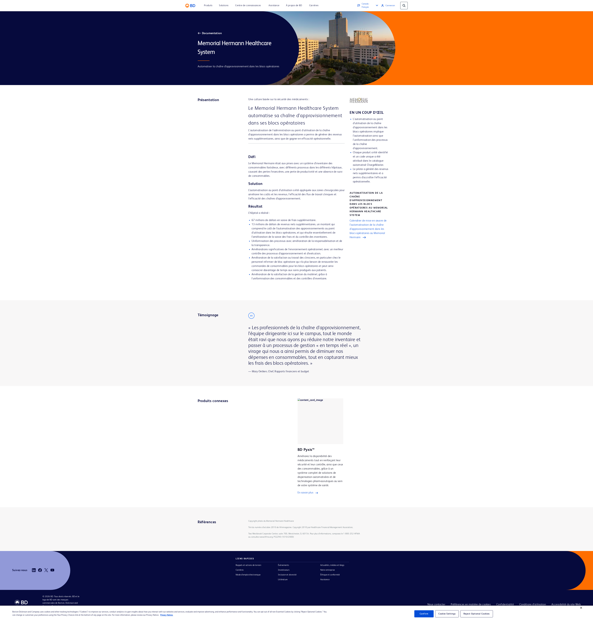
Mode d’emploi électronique (248, 575)
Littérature (283, 579)
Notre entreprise (327, 570)
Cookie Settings (447, 614)
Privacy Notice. (166, 615)
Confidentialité (505, 604)
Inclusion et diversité (287, 575)
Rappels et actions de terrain (248, 565)
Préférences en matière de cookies (471, 604)
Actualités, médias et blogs (332, 565)
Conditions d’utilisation (532, 604)
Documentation (212, 33)
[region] (296, 614)
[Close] (581, 608)
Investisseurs (283, 570)
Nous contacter (436, 604)
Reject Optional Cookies (477, 614)
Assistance (325, 579)
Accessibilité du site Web (566, 604)
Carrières (240, 570)
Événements (283, 565)
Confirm (424, 614)
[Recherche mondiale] (404, 5)
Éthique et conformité (330, 575)
